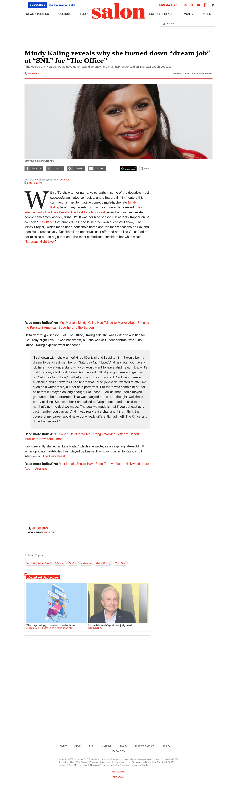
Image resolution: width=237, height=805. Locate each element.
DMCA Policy (118, 777)
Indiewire (86, 563)
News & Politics (37, 14)
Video (207, 14)
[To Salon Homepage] (118, 11)
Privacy (122, 746)
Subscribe (37, 5)
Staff (91, 746)
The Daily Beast (54, 456)
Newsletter (168, 5)
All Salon (59, 563)
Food (84, 14)
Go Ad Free (118, 751)
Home (63, 746)
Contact (106, 746)
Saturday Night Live (40, 242)
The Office (45, 222)
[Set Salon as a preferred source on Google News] (128, 168)
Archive (166, 746)
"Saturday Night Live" (38, 563)
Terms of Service (144, 746)
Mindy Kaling (102, 563)
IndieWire (64, 180)
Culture (64, 14)
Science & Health (161, 14)
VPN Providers (118, 772)
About (77, 746)
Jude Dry (33, 73)
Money (188, 14)
